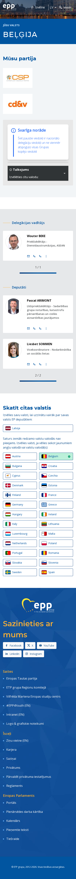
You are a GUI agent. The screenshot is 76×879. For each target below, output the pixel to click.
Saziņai (11, 759)
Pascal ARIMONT (39, 300)
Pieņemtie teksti (17, 830)
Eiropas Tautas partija (21, 678)
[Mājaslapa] (9, 7)
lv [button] (51, 7)
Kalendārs (13, 821)
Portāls (11, 803)
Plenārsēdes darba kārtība (24, 812)
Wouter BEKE (36, 236)
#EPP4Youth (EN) (18, 705)
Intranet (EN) (15, 715)
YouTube (49, 645)
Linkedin (14, 654)
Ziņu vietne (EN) (17, 741)
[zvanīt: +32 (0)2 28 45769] (34, 364)
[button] (64, 173)
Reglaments (14, 786)
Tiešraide (12, 839)
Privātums (13, 768)
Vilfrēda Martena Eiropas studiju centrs (33, 696)
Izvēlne (40, 7)
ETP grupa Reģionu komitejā (26, 687)
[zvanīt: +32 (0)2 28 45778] (34, 328)
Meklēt (67, 7)
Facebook (15, 645)
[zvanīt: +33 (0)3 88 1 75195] (40, 256)
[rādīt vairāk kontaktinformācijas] (46, 256)
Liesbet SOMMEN (39, 344)
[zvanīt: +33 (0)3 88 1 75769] (40, 364)
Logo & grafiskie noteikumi (25, 724)
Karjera (11, 750)
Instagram (36, 654)
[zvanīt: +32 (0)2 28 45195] (34, 256)
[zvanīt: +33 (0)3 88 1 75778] (40, 328)
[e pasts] (28, 256)
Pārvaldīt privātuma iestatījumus (28, 777)
